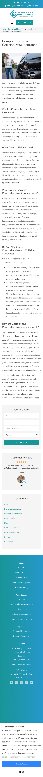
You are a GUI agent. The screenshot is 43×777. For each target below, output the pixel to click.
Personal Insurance (21, 631)
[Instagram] (21, 2)
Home (4, 29)
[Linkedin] (25, 2)
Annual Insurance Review (21, 619)
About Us (22, 567)
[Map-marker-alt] (14, 2)
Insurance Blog (14, 29)
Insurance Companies (21, 582)
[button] (12, 23)
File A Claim (21, 609)
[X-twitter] (28, 2)
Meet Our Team (21, 572)
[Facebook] (18, 2)
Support (21, 599)
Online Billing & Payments (21, 604)
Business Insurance (21, 636)
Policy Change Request (21, 614)
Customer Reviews (21, 577)
